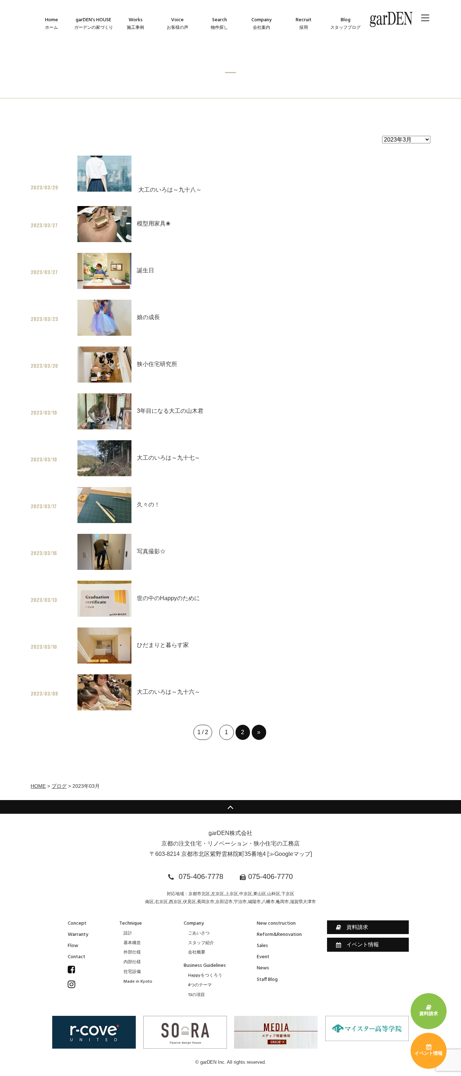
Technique (130, 923)
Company (194, 923)
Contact (76, 957)
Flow (73, 946)
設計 (128, 933)
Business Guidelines (205, 965)
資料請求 (357, 927)
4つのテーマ (200, 985)
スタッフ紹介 (201, 943)
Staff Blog (267, 979)
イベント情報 (362, 944)
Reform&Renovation (279, 934)
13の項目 (196, 995)
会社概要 (196, 952)
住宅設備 (132, 971)
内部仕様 (132, 962)
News (263, 968)
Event (263, 957)
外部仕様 (132, 952)
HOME (38, 786)
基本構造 (132, 943)
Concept (77, 923)
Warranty (78, 934)
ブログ (59, 786)
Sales (262, 946)
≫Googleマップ (289, 854)
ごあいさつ (199, 933)
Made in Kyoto (138, 981)
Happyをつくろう (205, 975)
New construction (276, 923)
